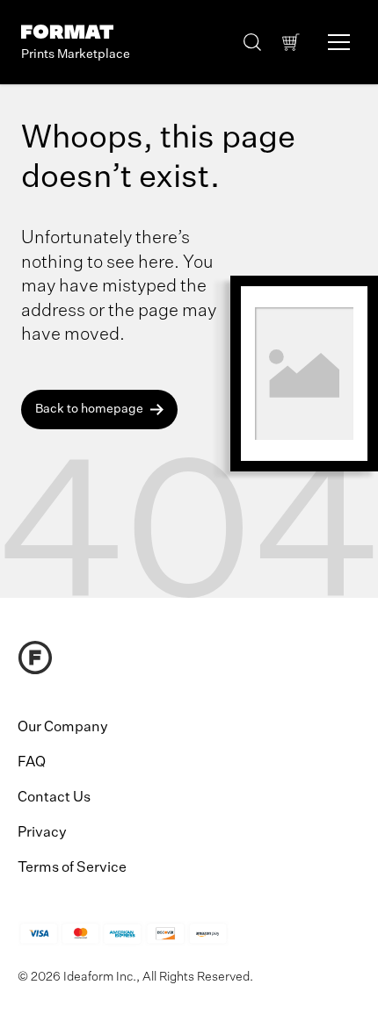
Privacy (42, 833)
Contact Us (54, 798)
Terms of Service (72, 868)
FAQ (32, 763)
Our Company (63, 728)
